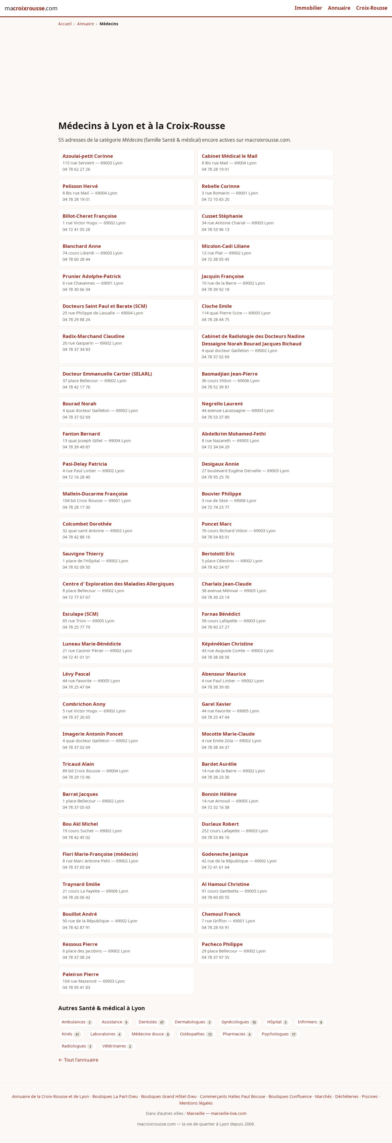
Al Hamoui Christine (225, 884)
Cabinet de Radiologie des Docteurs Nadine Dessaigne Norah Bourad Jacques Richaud (253, 340)
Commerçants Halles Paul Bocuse (232, 1096)
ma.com (31, 8)
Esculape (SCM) (80, 614)
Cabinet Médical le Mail (229, 156)
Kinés (67, 1034)
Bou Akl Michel (80, 824)
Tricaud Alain (78, 764)
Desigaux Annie (220, 463)
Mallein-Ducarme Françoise (95, 493)
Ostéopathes (192, 1034)
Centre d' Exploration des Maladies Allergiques (118, 583)
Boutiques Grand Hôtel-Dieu (169, 1096)
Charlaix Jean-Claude (227, 583)
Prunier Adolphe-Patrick (92, 276)
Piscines (370, 1096)
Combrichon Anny (84, 704)
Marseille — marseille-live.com (216, 1113)
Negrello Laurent (222, 403)
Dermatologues (190, 1022)
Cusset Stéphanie (222, 216)
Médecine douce (148, 1034)
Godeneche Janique (225, 854)
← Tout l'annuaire (78, 1059)
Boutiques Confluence (290, 1096)
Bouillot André (80, 914)
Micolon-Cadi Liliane (226, 246)
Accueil (65, 23)
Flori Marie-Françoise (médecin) (100, 854)
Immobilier (308, 8)
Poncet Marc (217, 523)
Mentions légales (196, 1103)
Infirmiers (307, 1022)
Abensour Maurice (224, 673)
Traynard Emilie (81, 884)
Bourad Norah (79, 403)
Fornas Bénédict (221, 614)
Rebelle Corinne (221, 186)
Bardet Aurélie (219, 764)
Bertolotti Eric (218, 553)
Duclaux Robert (220, 824)
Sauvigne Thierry (83, 553)
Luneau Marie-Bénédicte (92, 643)
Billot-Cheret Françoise (90, 216)
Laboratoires (102, 1034)
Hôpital (274, 1022)
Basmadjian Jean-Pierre (230, 373)
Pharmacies (234, 1034)
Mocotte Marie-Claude (228, 733)
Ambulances (74, 1022)
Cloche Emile (217, 306)
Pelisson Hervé (80, 186)
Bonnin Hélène (219, 794)
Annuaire (339, 8)
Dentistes (148, 1022)
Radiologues (74, 1046)
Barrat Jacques (80, 794)
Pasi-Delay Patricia (85, 463)
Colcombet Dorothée (87, 523)
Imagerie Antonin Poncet (93, 733)
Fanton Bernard (81, 433)
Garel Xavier (216, 704)
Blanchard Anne (82, 246)
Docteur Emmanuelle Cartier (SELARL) (107, 373)
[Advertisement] (196, 70)
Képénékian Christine (227, 643)
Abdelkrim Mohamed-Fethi (234, 433)
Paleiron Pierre (81, 974)
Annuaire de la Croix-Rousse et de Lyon (50, 1096)
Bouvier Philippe (221, 493)
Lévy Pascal (76, 673)
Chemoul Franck (221, 914)
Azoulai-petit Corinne (88, 156)
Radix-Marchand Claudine (94, 336)
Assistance (112, 1022)
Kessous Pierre (80, 944)
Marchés (323, 1096)
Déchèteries (346, 1096)
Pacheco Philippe (222, 944)
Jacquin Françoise (223, 276)
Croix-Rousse (371, 8)
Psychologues (275, 1034)
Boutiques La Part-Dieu (115, 1096)
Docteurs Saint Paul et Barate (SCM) (105, 306)
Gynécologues (235, 1022)
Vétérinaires (114, 1046)
